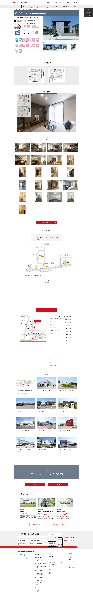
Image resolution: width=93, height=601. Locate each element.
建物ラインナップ (39, 559)
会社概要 (50, 572)
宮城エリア (38, 590)
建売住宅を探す (18, 9)
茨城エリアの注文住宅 (39, 571)
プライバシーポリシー (71, 567)
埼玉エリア (38, 588)
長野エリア (38, 591)
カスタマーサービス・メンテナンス (55, 555)
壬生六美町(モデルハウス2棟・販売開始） (27, 9)
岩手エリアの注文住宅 (39, 580)
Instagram (21, 555)
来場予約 (58, 484)
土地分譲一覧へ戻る (36, 524)
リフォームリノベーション (39, 7)
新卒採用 (70, 553)
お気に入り (89, 9)
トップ (18, 6)
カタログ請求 (67, 2)
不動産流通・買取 (56, 6)
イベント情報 (37, 554)
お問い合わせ (76, 2)
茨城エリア (38, 587)
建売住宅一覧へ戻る (56, 524)
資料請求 (35, 484)
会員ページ (49, 2)
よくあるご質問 (51, 564)
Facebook (24, 555)
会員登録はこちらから (69, 540)
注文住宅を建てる (38, 557)
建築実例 (37, 567)
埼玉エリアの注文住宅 (39, 574)
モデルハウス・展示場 (39, 560)
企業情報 (74, 6)
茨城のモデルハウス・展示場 (41, 563)
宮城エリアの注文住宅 (39, 577)
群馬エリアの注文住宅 (39, 573)
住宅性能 (50, 560)
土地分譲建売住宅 (31, 7)
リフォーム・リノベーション (54, 553)
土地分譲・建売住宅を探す (39, 582)
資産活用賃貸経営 (47, 7)
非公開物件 (89, 12)
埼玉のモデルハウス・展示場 (41, 566)
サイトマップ (70, 564)
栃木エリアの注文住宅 (39, 570)
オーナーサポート (66, 6)
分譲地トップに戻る (46, 222)
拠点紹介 (50, 573)
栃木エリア (38, 584)
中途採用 (70, 555)
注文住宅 (24, 6)
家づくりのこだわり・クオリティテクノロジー (57, 562)
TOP (15, 9)
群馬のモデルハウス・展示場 (41, 564)
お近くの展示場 (58, 2)
